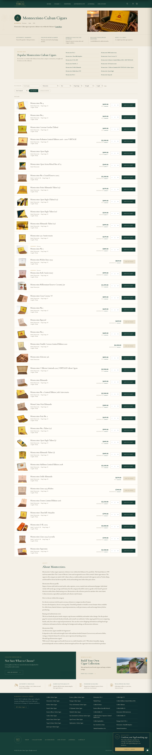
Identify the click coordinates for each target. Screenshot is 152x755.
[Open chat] (147, 750)
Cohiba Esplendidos (98, 721)
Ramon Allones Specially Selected (101, 708)
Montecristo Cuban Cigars (52, 701)
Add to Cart (128, 105)
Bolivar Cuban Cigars (51, 704)
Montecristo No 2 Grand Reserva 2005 (45, 175)
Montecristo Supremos (39, 549)
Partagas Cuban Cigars (75, 701)
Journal (91, 4)
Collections (37, 739)
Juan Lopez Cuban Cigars (52, 726)
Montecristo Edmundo (39, 380)
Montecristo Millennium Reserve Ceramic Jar (48, 284)
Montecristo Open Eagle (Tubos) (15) (44, 199)
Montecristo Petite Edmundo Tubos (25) (45, 187)
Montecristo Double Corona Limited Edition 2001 (49, 344)
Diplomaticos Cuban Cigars (76, 723)
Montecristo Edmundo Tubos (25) (43, 223)
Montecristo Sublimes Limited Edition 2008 (47, 464)
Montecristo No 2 (70, 52)
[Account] (133, 4)
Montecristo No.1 (70, 75)
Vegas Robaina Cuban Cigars (53, 723)
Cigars (57, 4)
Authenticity (79, 4)
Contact (81, 739)
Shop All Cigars (88, 673)
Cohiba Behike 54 (120, 708)
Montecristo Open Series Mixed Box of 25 (46, 164)
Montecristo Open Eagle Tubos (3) (43, 440)
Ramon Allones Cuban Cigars (53, 712)
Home (49, 4)
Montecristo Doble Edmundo (73, 67)
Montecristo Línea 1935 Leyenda (43, 537)
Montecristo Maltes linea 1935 (73, 71)
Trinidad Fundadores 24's (99, 728)
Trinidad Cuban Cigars (75, 712)
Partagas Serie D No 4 (121, 721)
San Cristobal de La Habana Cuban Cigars (79, 715)
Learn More (58, 27)
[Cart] (137, 4)
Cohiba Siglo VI (120, 697)
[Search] (127, 4)
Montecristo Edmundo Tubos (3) (43, 452)
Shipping (67, 4)
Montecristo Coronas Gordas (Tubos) (44, 127)
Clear (105, 85)
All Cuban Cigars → (21, 707)
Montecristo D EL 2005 (72, 60)
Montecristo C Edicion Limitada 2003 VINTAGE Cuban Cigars (117, 67)
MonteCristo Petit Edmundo (41, 404)
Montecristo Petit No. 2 (72, 63)
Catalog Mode (44, 90)
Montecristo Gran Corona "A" (109, 56)
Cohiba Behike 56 (97, 712)
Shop (27, 739)
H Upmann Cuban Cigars (75, 708)
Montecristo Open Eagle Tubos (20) (44, 211)
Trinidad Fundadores (121, 728)
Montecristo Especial (106, 75)
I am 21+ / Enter (129, 749)
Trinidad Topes (97, 701)
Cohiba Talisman (120, 704)
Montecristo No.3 (37, 115)
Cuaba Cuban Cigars (51, 715)
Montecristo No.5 (37, 332)
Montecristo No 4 (37, 103)
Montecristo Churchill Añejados (74, 56)
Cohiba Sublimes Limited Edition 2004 (125, 701)
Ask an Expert (14, 672)
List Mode (33, 90)
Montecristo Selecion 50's (40, 357)
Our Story (102, 4)
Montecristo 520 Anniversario (109, 63)
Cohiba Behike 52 (120, 715)
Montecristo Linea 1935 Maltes (42, 488)
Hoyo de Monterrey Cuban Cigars (77, 704)
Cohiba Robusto (97, 704)
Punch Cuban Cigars (51, 708)
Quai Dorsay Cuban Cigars (76, 719)
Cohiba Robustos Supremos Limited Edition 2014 (102, 716)
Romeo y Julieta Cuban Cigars (76, 697)
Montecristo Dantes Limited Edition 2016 (46, 500)
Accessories (49, 739)
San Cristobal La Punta (99, 724)
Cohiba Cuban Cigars (51, 697)
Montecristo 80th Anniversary (109, 52)
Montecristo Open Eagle (107, 71)
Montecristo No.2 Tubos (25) (41, 428)
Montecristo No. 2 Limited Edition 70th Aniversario (50, 392)
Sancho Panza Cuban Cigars (53, 719)
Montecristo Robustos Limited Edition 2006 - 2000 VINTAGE (117, 60)
